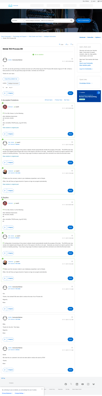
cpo (6, 87)
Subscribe (90, 37)
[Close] (42, 389)
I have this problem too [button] (10, 79)
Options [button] (97, 37)
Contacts (11, 383)
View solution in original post (11, 127)
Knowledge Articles (85, 83)
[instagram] (88, 384)
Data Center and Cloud (35, 36)
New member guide (85, 65)
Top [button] (4, 378)
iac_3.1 (10, 87)
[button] (4, 93)
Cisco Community (6, 36)
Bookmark (82, 37)
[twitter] (71, 384)
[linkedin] (77, 384)
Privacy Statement (6, 393)
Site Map (67, 389)
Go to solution (39, 54)
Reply (70, 93)
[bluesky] (93, 383)
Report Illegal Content (76, 389)
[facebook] (66, 384)
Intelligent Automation (50, 36)
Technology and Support (20, 36)
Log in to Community (86, 69)
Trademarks (60, 389)
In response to (14, 144)
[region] (22, 391)
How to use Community (86, 63)
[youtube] (82, 384)
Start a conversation (83, 20)
